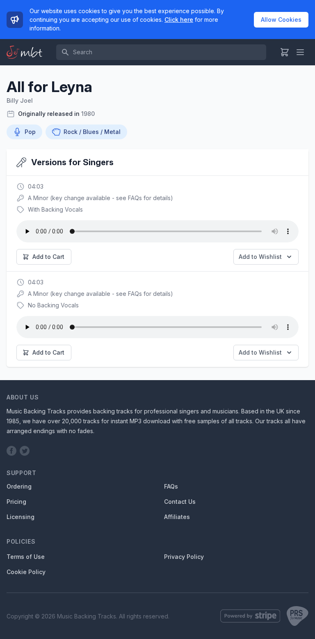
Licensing (20, 516)
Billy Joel (20, 100)
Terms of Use (26, 556)
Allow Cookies (281, 19)
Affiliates (177, 516)
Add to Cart (48, 256)
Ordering (19, 486)
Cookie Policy (26, 571)
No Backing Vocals (53, 305)
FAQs (171, 486)
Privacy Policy (184, 556)
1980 (88, 113)
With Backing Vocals (55, 209)
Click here (178, 19)
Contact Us (180, 501)
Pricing (16, 501)
